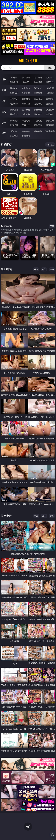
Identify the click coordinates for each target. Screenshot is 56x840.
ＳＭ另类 (50, 93)
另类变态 (50, 103)
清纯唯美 (26, 114)
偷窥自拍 (14, 109)
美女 (36, 269)
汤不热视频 (50, 131)
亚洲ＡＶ (14, 88)
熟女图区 (38, 114)
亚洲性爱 (14, 99)
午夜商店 (26, 131)
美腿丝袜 (14, 114)
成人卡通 (38, 99)
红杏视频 (14, 136)
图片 (4, 111)
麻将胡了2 (14, 82)
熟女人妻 (14, 93)
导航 (4, 133)
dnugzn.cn (28, 60)
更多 (52, 269)
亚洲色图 (26, 109)
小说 (4, 122)
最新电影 (6, 516)
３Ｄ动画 (50, 88)
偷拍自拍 (26, 99)
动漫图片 (50, 109)
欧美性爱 (50, 99)
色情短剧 (26, 136)
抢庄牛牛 (50, 82)
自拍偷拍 (26, 88)
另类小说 (26, 125)
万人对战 (38, 77)
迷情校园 (14, 125)
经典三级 (26, 103)
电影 (4, 100)
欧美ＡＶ (38, 88)
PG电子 (14, 77)
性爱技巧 (50, 125)
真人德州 (26, 77)
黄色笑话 (38, 125)
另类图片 (50, 114)
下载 (52, 226)
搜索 (50, 67)
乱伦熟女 (38, 103)
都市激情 (14, 120)
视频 (4, 90)
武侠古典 (50, 120)
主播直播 (38, 93)
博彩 (4, 79)
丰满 (36, 516)
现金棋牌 (38, 82)
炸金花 (26, 82)
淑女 (44, 516)
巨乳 (44, 269)
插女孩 (14, 131)
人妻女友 (38, 120)
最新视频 (6, 269)
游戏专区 (50, 77)
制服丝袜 (14, 103)
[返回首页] (52, 834)
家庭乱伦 (26, 120)
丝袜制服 (26, 93)
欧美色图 (38, 109)
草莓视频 (38, 131)
